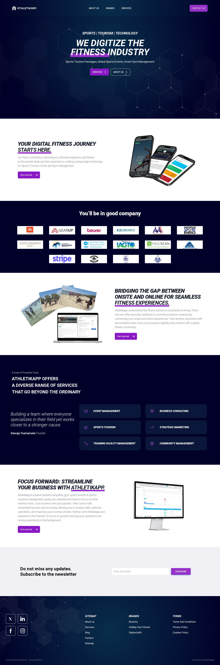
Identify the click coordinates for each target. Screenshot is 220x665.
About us (89, 621)
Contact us (198, 8)
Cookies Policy (180, 632)
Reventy (133, 621)
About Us (94, 8)
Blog (87, 632)
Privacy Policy (180, 627)
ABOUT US (118, 72)
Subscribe (180, 571)
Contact (89, 638)
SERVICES (97, 72)
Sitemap (89, 643)
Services (126, 8)
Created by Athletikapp (203, 660)
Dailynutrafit (135, 632)
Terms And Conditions (184, 621)
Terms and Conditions (16, 660)
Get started (26, 175)
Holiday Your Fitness (139, 627)
